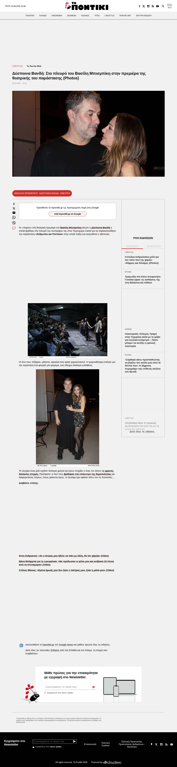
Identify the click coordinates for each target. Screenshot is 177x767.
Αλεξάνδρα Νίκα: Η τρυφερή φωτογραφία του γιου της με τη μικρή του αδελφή (142, 426)
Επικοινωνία (90, 744)
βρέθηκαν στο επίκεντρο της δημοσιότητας (88, 474)
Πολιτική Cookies (105, 744)
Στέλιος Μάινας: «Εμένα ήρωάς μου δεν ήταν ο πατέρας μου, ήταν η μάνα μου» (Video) (66, 570)
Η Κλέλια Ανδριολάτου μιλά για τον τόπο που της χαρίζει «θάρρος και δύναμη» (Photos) (142, 260)
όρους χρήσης (67, 693)
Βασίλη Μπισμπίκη (71, 227)
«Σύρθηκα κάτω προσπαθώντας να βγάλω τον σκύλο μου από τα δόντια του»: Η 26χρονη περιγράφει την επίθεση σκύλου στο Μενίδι (143, 365)
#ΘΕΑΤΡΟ (65, 193)
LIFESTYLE (17, 66)
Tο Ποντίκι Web (34, 66)
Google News (66, 644)
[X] (143, 6)
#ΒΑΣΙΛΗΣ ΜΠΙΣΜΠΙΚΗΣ (26, 193)
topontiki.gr (48, 644)
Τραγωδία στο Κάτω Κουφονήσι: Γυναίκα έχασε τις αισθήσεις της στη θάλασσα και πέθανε (143, 279)
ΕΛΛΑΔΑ (128, 272)
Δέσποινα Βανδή (100, 227)
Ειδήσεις (55, 650)
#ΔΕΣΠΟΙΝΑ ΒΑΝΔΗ (49, 193)
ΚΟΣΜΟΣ (128, 329)
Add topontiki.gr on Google (67, 214)
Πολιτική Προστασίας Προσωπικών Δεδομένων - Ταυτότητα (132, 744)
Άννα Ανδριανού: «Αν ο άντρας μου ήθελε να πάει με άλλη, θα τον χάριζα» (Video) (64, 556)
